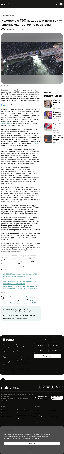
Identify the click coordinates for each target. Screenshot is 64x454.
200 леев (55, 345)
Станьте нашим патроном (42, 397)
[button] (56, 4)
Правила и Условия (23, 410)
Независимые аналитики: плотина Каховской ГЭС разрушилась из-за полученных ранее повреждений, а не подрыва (20, 281)
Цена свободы (38, 416)
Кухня (35, 419)
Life (49, 419)
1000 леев (47, 340)
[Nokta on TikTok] (52, 387)
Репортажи (52, 413)
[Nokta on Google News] (39, 387)
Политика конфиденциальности (24, 414)
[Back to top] (3, 379)
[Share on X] (15, 309)
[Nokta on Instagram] (56, 387)
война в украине (15, 315)
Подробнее (32, 448)
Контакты (4, 413)
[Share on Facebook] (29, 309)
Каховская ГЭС (8, 318)
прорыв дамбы (21, 318)
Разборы (36, 422)
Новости (36, 410)
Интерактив (52, 416)
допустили (5, 123)
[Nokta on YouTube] (48, 387)
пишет (36, 143)
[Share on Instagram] (19, 309)
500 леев (40, 345)
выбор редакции (28, 315)
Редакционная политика (22, 419)
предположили (17, 258)
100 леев (40, 350)
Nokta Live (36, 413)
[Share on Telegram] (24, 309)
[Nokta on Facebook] (61, 387)
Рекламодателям (7, 416)
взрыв (5, 315)
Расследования (53, 410)
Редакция (4, 410)
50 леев (55, 350)
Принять (32, 443)
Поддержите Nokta (56, 397)
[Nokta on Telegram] (43, 387)
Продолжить (47, 356)
